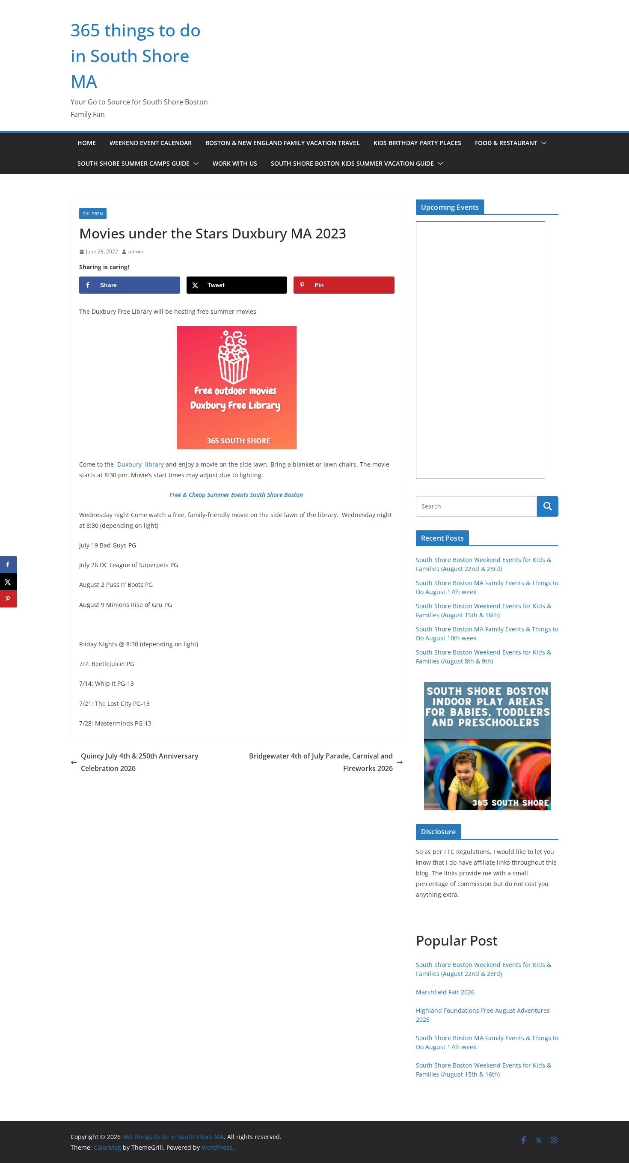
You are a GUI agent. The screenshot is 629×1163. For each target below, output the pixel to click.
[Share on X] (8, 581)
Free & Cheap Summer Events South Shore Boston (237, 495)
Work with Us (235, 163)
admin (135, 251)
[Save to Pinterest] (8, 598)
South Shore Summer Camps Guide (133, 163)
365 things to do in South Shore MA (136, 55)
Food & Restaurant (506, 143)
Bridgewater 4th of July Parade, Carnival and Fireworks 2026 (321, 762)
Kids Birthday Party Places (417, 143)
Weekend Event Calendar (151, 143)
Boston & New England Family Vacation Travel (282, 143)
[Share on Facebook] (8, 564)
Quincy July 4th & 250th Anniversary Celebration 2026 (140, 762)
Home (86, 143)
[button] (542, 143)
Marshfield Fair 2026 (445, 992)
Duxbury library (140, 464)
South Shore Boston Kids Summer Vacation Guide (352, 163)
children (93, 214)
